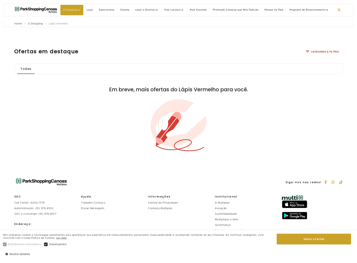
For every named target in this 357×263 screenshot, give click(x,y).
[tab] (26, 68)
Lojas (90, 10)
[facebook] (325, 182)
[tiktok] (341, 182)
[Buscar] (339, 10)
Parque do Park (274, 10)
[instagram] (333, 182)
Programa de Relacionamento (308, 10)
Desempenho (58, 244)
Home (18, 23)
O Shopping (70, 10)
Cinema (124, 10)
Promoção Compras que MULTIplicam (236, 10)
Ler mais (61, 238)
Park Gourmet (198, 10)
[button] (71, 10)
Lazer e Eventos (145, 10)
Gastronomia (106, 10)
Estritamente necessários (24, 244)
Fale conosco (172, 10)
